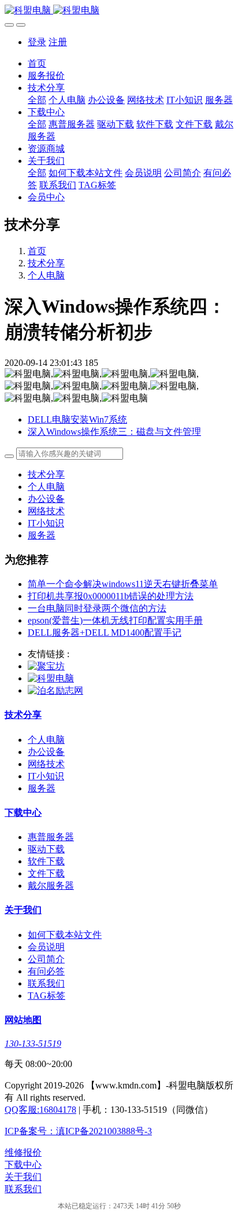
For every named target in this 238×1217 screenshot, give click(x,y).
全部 (37, 100)
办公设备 (46, 499)
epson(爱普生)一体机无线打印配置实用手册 (115, 620)
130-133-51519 (33, 1044)
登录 (37, 42)
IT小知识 (46, 523)
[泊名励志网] (55, 690)
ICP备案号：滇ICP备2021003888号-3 (78, 1131)
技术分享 (46, 263)
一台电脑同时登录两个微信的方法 (97, 608)
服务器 (41, 535)
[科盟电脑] (119, 11)
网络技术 (46, 511)
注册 (58, 42)
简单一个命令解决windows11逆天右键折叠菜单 (123, 584)
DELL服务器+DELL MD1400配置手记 (104, 632)
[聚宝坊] (46, 666)
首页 (37, 63)
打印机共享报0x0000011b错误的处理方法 (111, 596)
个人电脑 (46, 275)
